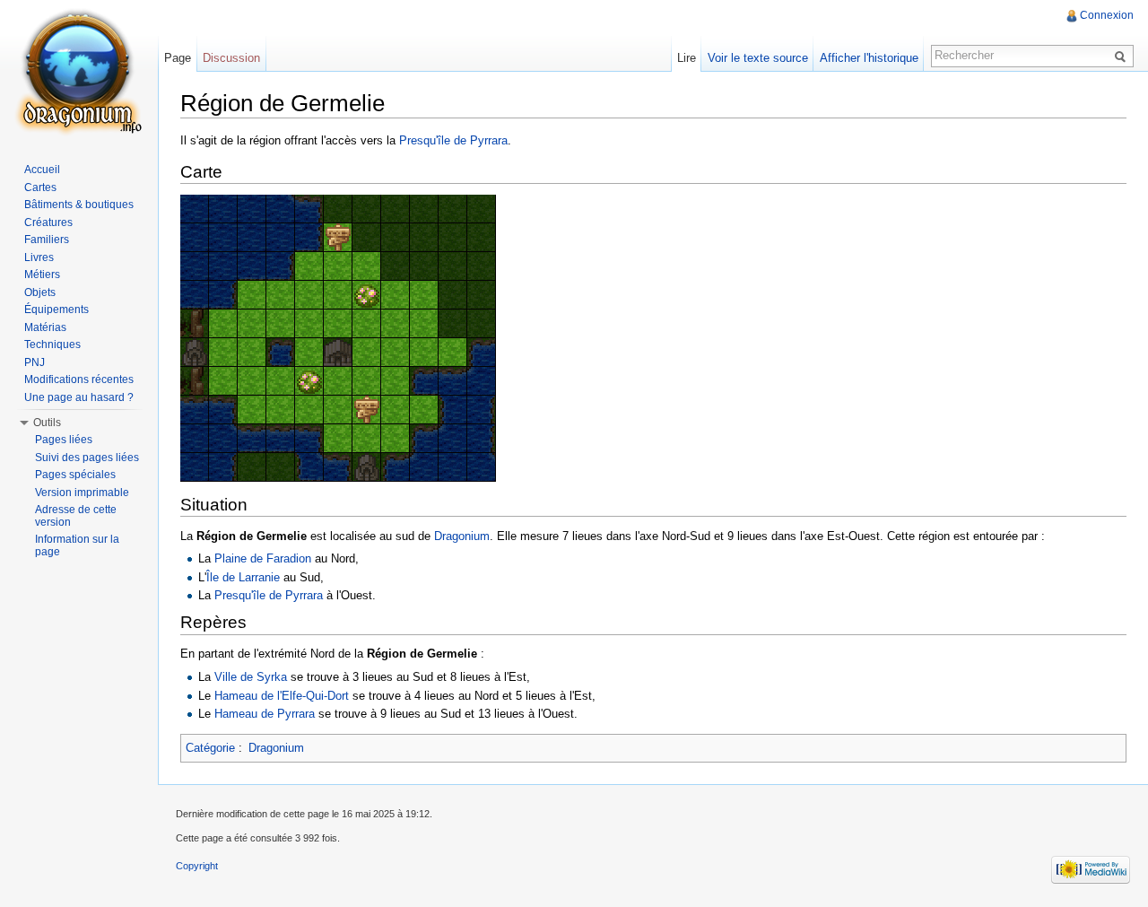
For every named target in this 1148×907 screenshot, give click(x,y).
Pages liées (63, 439)
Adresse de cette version (76, 515)
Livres (39, 257)
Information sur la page (77, 545)
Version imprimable (82, 492)
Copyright (197, 865)
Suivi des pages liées (87, 457)
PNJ (34, 362)
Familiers (46, 239)
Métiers (42, 274)
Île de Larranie (243, 577)
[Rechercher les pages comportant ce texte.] (1123, 55)
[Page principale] (79, 72)
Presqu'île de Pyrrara (453, 140)
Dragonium (462, 536)
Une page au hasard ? (79, 397)
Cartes (40, 187)
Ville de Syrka (250, 677)
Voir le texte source (758, 58)
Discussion (231, 58)
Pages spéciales (75, 474)
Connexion (1107, 15)
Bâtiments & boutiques (79, 204)
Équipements (56, 309)
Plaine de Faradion (262, 558)
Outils (47, 422)
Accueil (42, 169)
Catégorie (210, 747)
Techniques (52, 344)
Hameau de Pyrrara (264, 713)
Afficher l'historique (869, 58)
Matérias (45, 327)
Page (177, 58)
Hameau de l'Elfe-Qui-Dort (281, 695)
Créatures (48, 222)
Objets (40, 292)
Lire (686, 58)
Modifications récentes (79, 379)
